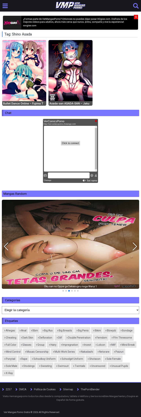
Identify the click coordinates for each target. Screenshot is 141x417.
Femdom (102, 337)
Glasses (26, 344)
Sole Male (11, 366)
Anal (23, 330)
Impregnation (70, 344)
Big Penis (83, 330)
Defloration (45, 337)
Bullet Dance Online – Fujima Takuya (27, 103)
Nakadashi (87, 351)
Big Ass (48, 330)
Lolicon (101, 344)
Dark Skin (27, 337)
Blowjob (111, 330)
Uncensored (98, 366)
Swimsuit (63, 366)
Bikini (98, 330)
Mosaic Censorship (37, 351)
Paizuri (119, 351)
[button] (6, 247)
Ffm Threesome (122, 337)
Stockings (29, 366)
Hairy (53, 344)
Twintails (80, 366)
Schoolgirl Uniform (72, 358)
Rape (24, 358)
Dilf (60, 337)
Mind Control (13, 351)
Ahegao (10, 330)
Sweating (46, 366)
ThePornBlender (90, 389)
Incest (87, 344)
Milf (113, 344)
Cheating (11, 337)
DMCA (22, 389)
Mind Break (128, 344)
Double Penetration (79, 337)
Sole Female (113, 358)
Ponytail (10, 358)
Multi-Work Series (65, 351)
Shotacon (94, 358)
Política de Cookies (45, 389)
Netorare (104, 351)
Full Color (11, 344)
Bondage (127, 330)
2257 (9, 389)
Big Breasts (65, 330)
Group (40, 344)
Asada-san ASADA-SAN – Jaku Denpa (74, 103)
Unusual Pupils (119, 366)
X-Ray (9, 373)
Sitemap (68, 389)
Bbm (35, 330)
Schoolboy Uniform (44, 358)
